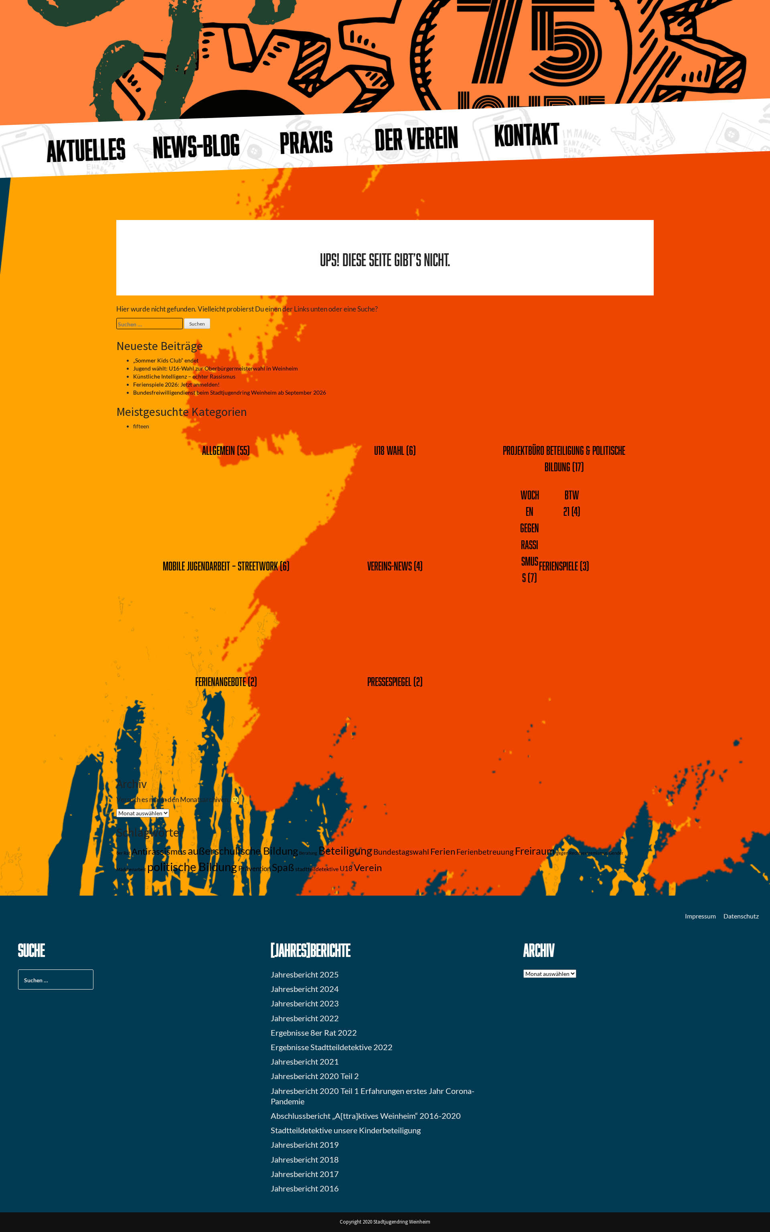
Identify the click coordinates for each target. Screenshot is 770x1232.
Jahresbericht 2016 (305, 1188)
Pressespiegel (389, 681)
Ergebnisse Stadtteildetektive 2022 (332, 1047)
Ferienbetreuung (485, 851)
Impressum (700, 916)
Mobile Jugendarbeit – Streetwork (220, 565)
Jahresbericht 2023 (305, 1003)
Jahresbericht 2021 (305, 1061)
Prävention (254, 869)
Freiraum (535, 851)
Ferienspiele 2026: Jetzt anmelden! (176, 384)
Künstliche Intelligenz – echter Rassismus (184, 376)
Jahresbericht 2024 (305, 989)
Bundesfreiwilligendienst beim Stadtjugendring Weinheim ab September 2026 (229, 392)
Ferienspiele (558, 565)
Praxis (307, 142)
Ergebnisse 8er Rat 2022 (314, 1032)
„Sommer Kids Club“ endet (166, 360)
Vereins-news (389, 565)
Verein (368, 867)
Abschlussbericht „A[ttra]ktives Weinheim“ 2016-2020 (366, 1115)
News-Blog (196, 146)
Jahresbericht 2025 (305, 974)
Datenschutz (741, 916)
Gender (616, 852)
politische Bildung (192, 866)
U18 (346, 869)
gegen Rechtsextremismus (582, 852)
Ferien (442, 851)
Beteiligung (345, 850)
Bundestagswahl (401, 851)
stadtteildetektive (316, 868)
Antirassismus (159, 851)
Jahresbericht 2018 (305, 1159)
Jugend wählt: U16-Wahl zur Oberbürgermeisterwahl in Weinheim (215, 368)
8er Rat (123, 852)
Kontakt (527, 134)
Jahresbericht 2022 (305, 1018)
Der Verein (417, 138)
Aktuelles (86, 150)
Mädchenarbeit (131, 869)
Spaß (283, 867)
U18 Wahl (389, 450)
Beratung (308, 852)
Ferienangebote (220, 681)
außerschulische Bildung (243, 851)
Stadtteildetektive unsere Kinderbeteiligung (346, 1130)
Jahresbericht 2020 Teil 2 (315, 1076)
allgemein (218, 450)
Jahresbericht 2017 (305, 1174)
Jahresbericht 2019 (305, 1144)
